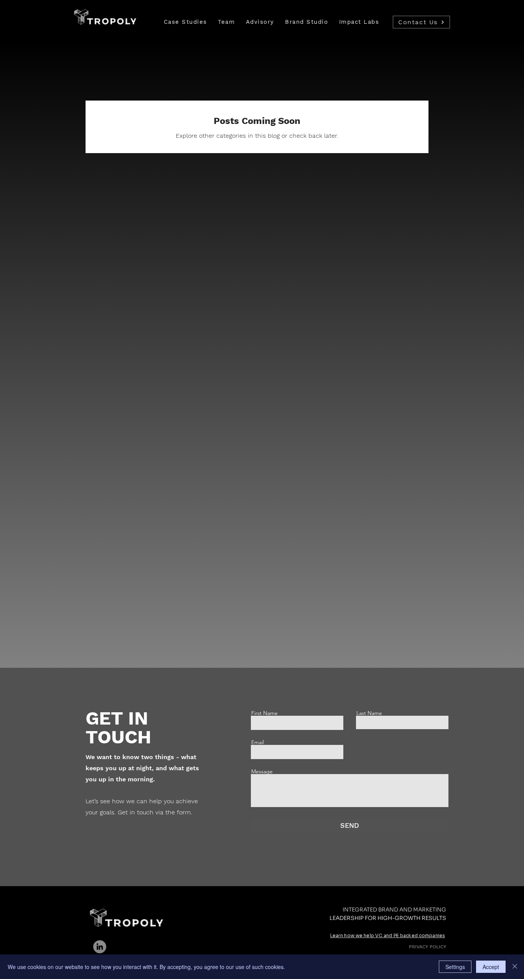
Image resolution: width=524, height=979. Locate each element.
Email (257, 742)
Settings (455, 967)
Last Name (369, 713)
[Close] (514, 967)
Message (262, 771)
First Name (264, 713)
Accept (491, 967)
